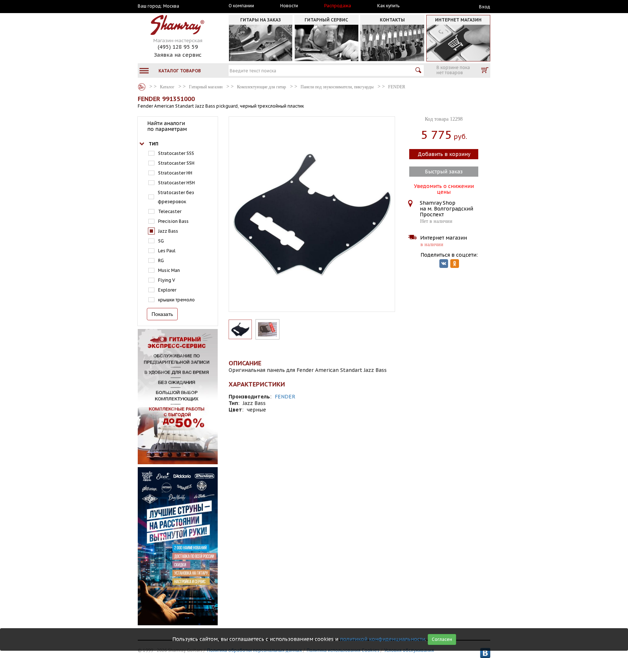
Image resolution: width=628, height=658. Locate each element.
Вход (484, 6)
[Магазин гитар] (141, 87)
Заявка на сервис (178, 54)
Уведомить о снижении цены (444, 188)
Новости (289, 5)
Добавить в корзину (444, 154)
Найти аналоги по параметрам (167, 126)
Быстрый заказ (444, 171)
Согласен (442, 639)
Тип (153, 144)
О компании (241, 5)
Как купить (388, 5)
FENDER (285, 396)
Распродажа (337, 5)
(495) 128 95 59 (178, 46)
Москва (171, 6)
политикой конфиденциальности (382, 639)
